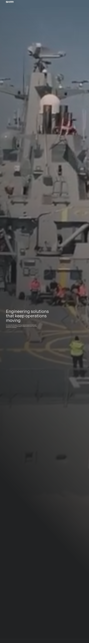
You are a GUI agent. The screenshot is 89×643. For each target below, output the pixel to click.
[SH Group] (10, 2)
